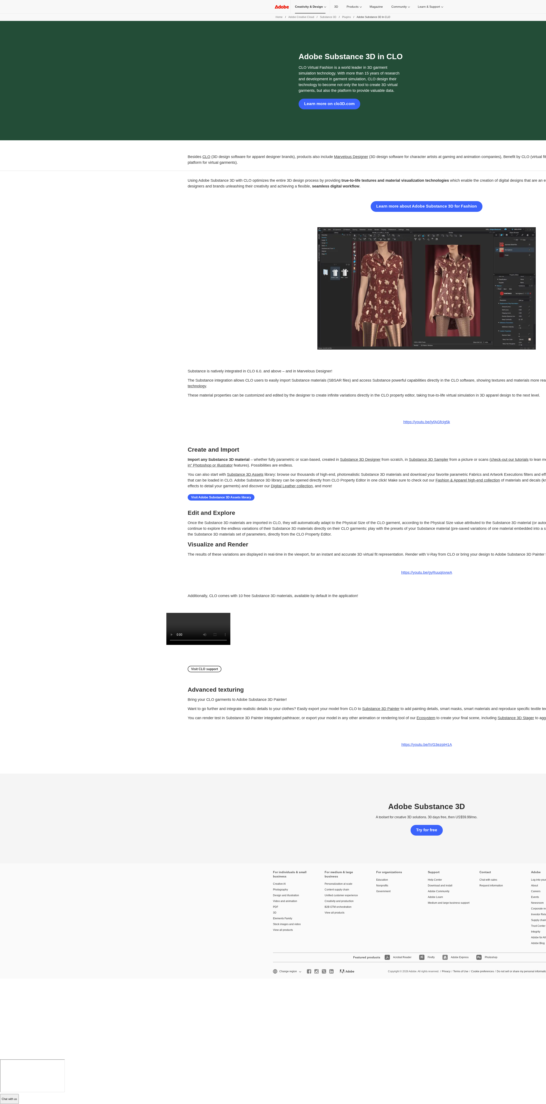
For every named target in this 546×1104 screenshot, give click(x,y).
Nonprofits (382, 885)
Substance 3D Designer (360, 459)
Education (382, 879)
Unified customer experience (341, 895)
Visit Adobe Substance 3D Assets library (221, 497)
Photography (280, 889)
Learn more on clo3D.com (329, 103)
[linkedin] (331, 971)
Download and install (440, 885)
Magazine (376, 6)
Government (383, 891)
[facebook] (309, 971)
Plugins (346, 17)
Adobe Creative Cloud (301, 17)
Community (399, 6)
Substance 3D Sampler (428, 459)
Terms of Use (460, 971)
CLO (206, 157)
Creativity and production (339, 901)
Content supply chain (337, 889)
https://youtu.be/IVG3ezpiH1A (426, 744)
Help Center (435, 879)
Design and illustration (286, 895)
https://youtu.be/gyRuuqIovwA (426, 572)
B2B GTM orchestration (338, 906)
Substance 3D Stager (516, 718)
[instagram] (316, 971)
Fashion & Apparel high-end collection (468, 480)
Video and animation (285, 901)
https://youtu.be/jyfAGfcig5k (426, 422)
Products (353, 6)
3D (336, 6)
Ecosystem (426, 718)
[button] (287, 971)
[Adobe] (281, 6)
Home (279, 17)
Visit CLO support (204, 669)
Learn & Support (429, 6)
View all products (283, 929)
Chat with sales (488, 879)
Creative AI (279, 883)
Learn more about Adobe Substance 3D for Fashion (426, 206)
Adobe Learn (435, 897)
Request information (491, 885)
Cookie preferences (482, 971)
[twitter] (324, 971)
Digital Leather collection (292, 486)
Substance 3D (328, 17)
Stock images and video (287, 924)
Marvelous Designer (351, 157)
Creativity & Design (309, 6)
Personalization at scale (338, 883)
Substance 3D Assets (245, 474)
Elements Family (282, 918)
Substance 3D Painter (380, 709)
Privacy (446, 971)
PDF (275, 906)
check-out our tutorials (510, 459)
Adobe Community (438, 891)
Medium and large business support (447, 902)
